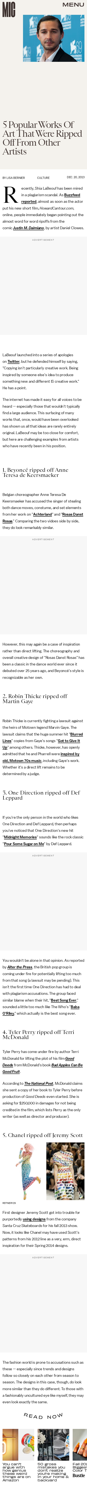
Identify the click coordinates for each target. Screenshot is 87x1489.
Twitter (14, 361)
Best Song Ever (63, 1000)
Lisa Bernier (16, 177)
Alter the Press (20, 967)
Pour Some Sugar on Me (24, 844)
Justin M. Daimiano (28, 228)
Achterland (42, 514)
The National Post (38, 1083)
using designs (34, 1219)
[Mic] (9, 9)
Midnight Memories (20, 837)
